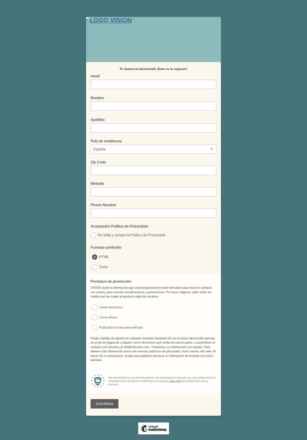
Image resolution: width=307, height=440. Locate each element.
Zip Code (98, 162)
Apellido (99, 119)
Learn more (175, 381)
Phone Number (103, 205)
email (96, 75)
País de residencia (106, 141)
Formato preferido (106, 247)
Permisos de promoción (112, 281)
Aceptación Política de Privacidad (119, 226)
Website (97, 183)
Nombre (99, 97)
